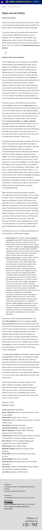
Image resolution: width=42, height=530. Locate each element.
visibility (25, 121)
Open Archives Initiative (31, 246)
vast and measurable (13, 121)
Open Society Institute (12, 354)
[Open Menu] (2, 2)
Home (4, 7)
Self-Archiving (10, 238)
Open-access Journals (13, 257)
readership (32, 121)
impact (7, 123)
